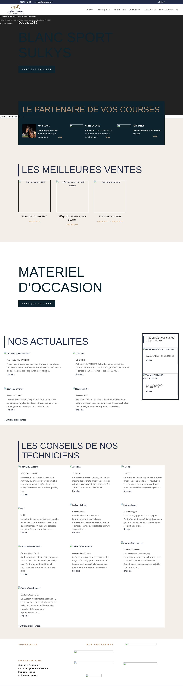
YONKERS (80, 360)
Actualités (135, 10)
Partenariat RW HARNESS (18, 360)
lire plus (11, 374)
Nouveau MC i (82, 396)
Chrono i (127, 473)
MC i (23, 515)
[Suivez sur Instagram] (29, 650)
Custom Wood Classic (30, 553)
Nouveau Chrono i (14, 396)
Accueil (90, 10)
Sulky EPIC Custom (29, 473)
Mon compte (166, 10)
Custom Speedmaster (81, 553)
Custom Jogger (130, 511)
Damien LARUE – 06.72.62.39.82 (160, 356)
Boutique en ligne (37, 69)
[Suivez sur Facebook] (21, 650)
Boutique (103, 10)
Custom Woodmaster (30, 595)
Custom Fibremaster (132, 550)
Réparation (120, 10)
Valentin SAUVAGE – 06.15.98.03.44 (154, 386)
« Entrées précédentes (15, 419)
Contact (148, 10)
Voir (60, 137)
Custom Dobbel (78, 511)
